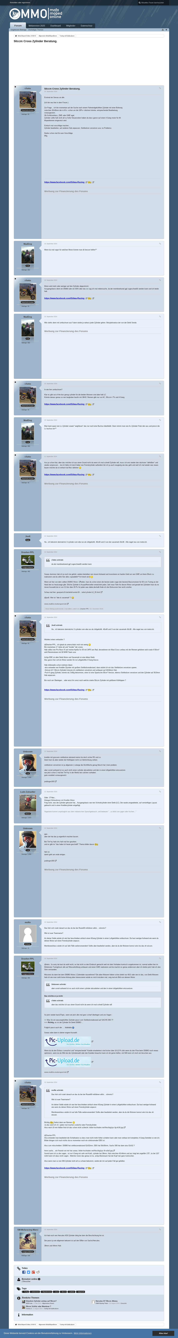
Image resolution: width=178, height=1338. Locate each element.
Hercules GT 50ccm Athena (106, 1301)
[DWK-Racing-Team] (93, 1302)
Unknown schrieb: (58, 984)
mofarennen (35, 1292)
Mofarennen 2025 (37, 26)
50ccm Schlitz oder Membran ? (38, 1306)
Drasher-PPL (84, 609)
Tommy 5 (29, 1308)
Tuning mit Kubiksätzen (51, 1308)
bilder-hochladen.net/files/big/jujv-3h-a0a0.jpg (95, 1151)
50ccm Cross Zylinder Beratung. (35, 41)
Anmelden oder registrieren (20, 3)
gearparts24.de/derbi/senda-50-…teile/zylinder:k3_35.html (78, 592)
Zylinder (71, 1292)
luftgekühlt (81, 1292)
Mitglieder (70, 26)
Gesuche (124, 1303)
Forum (18, 25)
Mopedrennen (46, 1292)
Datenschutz (86, 26)
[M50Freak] (23, 1302)
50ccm (64, 1292)
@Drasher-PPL (50, 1135)
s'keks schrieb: (57, 560)
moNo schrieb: (57, 1090)
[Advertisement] (89, 63)
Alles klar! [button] (163, 1333)
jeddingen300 (49, 781)
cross (56, 1292)
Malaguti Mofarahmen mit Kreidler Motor (59, 800)
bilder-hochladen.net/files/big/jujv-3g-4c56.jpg (106, 1127)
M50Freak (29, 1303)
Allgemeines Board (48, 1303)
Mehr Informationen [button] (83, 1333)
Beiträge (24, 114)
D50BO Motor (72, 582)
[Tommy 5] (23, 1307)
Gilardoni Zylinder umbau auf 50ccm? (41, 1301)
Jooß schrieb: (57, 625)
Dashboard (55, 26)
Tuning (26, 1292)
